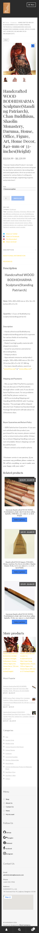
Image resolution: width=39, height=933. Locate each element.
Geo (7, 737)
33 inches (23, 211)
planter (11, 225)
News (8, 810)
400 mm (29, 211)
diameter (27, 216)
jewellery (6, 222)
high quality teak (30, 218)
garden (14, 218)
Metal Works (10, 763)
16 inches (10, 211)
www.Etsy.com (9, 369)
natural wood (19, 222)
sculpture (20, 225)
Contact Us (10, 806)
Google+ (10, 838)
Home (7, 22)
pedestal (6, 225)
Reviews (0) (7, 261)
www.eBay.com (25, 369)
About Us (9, 803)
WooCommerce (24, 925)
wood (18, 227)
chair (4, 216)
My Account (10, 814)
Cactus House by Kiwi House (15, 746)
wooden (22, 227)
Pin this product (11, 239)
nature (26, 222)
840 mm (8, 213)
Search (19, 929)
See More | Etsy (10, 772)
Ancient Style (10, 740)
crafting (15, 216)
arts (23, 213)
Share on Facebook (12, 236)
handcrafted (20, 218)
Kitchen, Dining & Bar (12, 760)
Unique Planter (10, 750)
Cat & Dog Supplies (12, 756)
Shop (7, 799)
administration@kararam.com (13, 875)
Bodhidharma (29, 213)
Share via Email (11, 241)
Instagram (9, 854)
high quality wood (8, 220)
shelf (25, 225)
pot (15, 225)
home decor (22, 220)
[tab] (19, 250)
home (16, 220)
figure (9, 218)
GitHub (8, 832)
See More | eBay (11, 775)
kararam (11, 222)
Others (8, 778)
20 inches (17, 211)
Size (4, 186)
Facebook (8, 848)
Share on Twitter (12, 233)
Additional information (14, 255)
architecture (15, 213)
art (21, 213)
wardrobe (13, 227)
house (29, 220)
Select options (19, 519)
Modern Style (10, 743)
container (10, 216)
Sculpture (13, 22)
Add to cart (18, 198)
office (30, 222)
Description (8, 250)
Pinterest (9, 843)
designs (21, 216)
